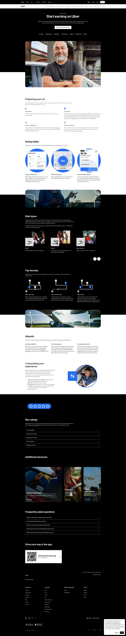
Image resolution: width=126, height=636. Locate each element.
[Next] (99, 259)
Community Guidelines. (34, 425)
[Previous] (95, 259)
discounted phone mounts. (76, 131)
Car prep (41, 34)
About (49, 2)
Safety (91, 6)
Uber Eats (44, 2)
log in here (74, 118)
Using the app (75, 6)
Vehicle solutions (60, 6)
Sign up (102, 2)
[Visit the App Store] (38, 624)
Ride (28, 2)
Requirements (52, 6)
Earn (32, 2)
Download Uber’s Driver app (63, 27)
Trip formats (64, 34)
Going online (49, 34)
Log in (97, 2)
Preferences (78, 34)
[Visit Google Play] (29, 624)
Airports (72, 34)
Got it (122, 632)
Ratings (85, 34)
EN (90, 2)
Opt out (116, 632)
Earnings (81, 6)
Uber (22, 2)
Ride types (56, 34)
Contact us (102, 6)
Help (93, 2)
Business (38, 2)
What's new (96, 6)
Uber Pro (86, 6)
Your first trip (68, 6)
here (118, 628)
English (90, 618)
